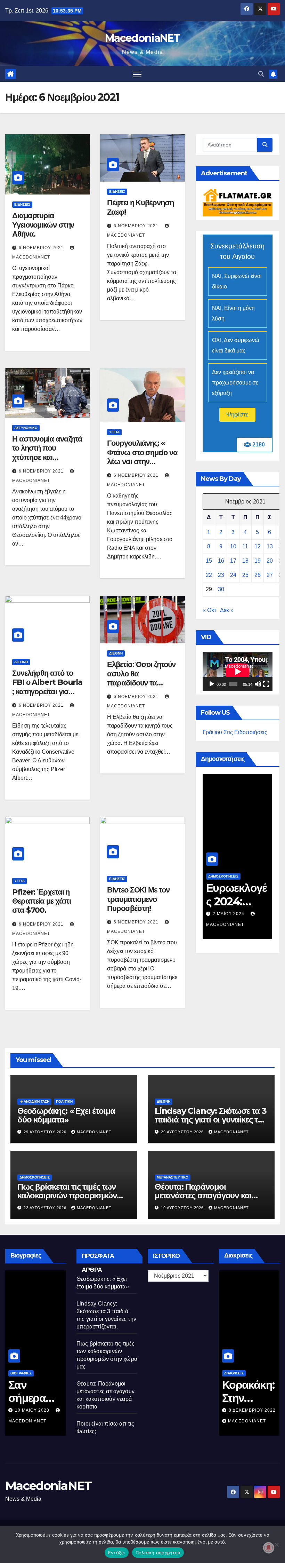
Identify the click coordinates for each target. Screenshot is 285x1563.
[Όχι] (276, 1544)
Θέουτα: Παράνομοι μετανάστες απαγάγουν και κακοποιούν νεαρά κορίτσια (204, 1195)
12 (257, 546)
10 (233, 546)
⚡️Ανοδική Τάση (34, 1101)
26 (257, 575)
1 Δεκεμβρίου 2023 (236, 913)
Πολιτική (64, 1101)
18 (245, 561)
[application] (237, 671)
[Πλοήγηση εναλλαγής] (137, 74)
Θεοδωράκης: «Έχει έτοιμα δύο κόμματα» (66, 1115)
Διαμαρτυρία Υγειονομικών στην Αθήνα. (43, 225)
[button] (261, 74)
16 (221, 561)
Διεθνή (21, 662)
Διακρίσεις (234, 1373)
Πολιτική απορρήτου (158, 1552)
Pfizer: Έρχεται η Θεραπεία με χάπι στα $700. (41, 901)
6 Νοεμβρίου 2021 (42, 247)
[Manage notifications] (268, 1547)
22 (209, 575)
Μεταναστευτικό (172, 1177)
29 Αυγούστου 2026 (46, 1132)
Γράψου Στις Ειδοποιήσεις (235, 732)
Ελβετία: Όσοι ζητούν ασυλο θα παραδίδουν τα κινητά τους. (141, 678)
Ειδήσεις (22, 204)
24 (233, 575)
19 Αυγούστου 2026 (183, 1208)
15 (209, 561)
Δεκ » (227, 610)
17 (233, 561)
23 (221, 575)
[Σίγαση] (257, 684)
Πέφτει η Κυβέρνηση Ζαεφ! (140, 207)
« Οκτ (209, 610)
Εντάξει (116, 1552)
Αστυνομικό (26, 428)
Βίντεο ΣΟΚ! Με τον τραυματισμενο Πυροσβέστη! (138, 899)
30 (221, 589)
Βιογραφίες (21, 1373)
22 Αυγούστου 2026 (46, 1208)
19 (257, 561)
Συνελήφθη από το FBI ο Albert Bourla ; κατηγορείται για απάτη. (47, 686)
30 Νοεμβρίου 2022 (252, 1410)
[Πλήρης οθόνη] (266, 684)
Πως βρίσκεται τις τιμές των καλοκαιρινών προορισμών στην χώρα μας (66, 1195)
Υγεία (114, 432)
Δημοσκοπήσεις (223, 876)
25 (245, 575)
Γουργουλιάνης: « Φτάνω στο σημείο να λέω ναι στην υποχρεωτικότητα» (142, 456)
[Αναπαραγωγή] (211, 684)
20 (270, 561)
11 (245, 546)
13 (270, 546)
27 (270, 575)
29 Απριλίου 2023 (35, 1410)
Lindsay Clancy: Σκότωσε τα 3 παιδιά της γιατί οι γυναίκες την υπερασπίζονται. (211, 1119)
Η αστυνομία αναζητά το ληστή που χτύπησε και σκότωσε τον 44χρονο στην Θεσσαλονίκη (47, 462)
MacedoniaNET (142, 38)
